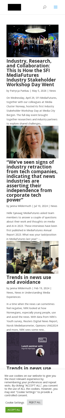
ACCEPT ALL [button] (14, 409)
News (52, 90)
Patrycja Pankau (19, 90)
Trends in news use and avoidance (28, 279)
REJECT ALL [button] (34, 402)
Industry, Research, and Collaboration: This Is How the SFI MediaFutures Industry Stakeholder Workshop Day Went (31, 73)
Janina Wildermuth (20, 206)
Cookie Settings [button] (14, 402)
